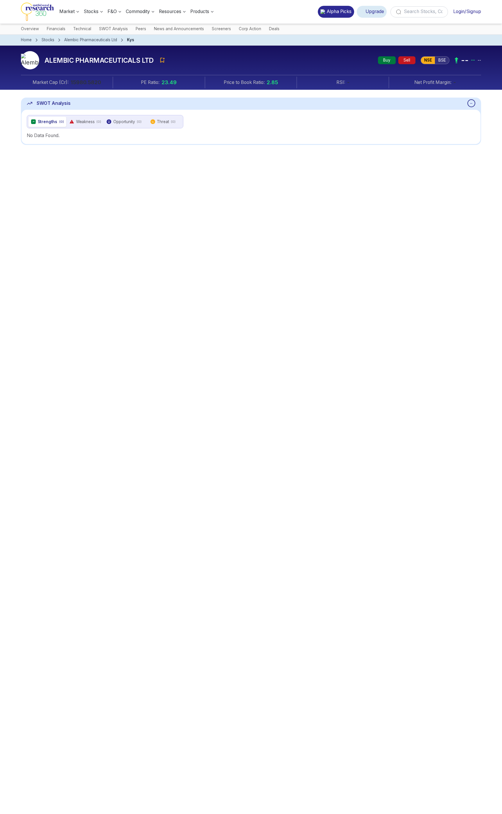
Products (199, 11)
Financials (56, 28)
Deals (274, 28)
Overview (30, 28)
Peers (141, 28)
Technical (82, 28)
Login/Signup (467, 11)
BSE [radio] (442, 60)
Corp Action (250, 28)
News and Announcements (179, 28)
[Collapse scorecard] (471, 103)
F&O (112, 11)
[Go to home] (37, 12)
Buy (386, 60)
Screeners (221, 28)
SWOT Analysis (113, 28)
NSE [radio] (428, 60)
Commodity (138, 11)
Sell (407, 60)
